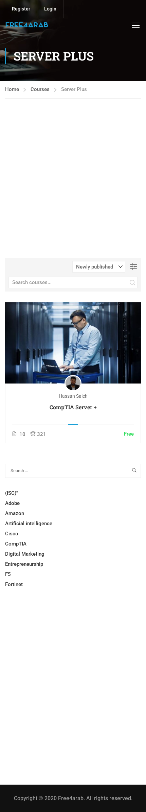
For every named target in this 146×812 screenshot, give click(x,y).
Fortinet (14, 584)
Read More (73, 342)
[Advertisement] (73, 185)
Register (21, 8)
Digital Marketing (24, 554)
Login (50, 8)
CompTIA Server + (73, 407)
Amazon (14, 513)
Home (12, 89)
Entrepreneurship (24, 564)
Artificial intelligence (28, 523)
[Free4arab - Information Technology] (27, 25)
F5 (8, 574)
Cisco (11, 534)
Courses (40, 89)
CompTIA (15, 544)
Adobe (12, 503)
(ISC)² (11, 493)
